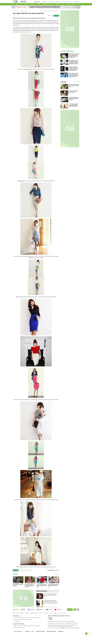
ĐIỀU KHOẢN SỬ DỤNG (51, 631)
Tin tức (21, 4)
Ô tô (78, 4)
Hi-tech (62, 4)
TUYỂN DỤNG (60, 631)
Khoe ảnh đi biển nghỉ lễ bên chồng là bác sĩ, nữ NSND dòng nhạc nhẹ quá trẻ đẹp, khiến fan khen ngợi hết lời (50, 602)
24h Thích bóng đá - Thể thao (47, 4)
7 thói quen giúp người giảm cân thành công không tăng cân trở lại (73, 105)
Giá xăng (44, 1)
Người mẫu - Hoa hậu (46, 6)
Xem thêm (56, 574)
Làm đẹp (38, 6)
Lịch (58, 1)
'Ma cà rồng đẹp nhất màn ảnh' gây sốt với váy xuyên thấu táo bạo (50, 595)
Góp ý (32, 631)
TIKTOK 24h (50, 609)
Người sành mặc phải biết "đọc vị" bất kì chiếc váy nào (54, 585)
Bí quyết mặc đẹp (23, 10)
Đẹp (18, 10)
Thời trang (32, 6)
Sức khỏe (57, 4)
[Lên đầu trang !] (89, 633)
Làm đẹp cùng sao (55, 6)
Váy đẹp (17, 16)
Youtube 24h (59, 609)
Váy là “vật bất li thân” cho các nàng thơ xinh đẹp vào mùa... (42, 585)
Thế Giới (67, 4)
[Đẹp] (22, 6)
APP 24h (16, 609)
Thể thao (73, 4)
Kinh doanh (32, 4)
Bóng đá (26, 4)
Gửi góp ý (23, 570)
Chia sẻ (57, 15)
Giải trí (38, 4)
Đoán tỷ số (52, 1)
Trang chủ (14, 10)
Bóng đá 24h (41, 609)
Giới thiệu (27, 631)
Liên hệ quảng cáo (18, 631)
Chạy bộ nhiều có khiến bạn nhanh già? (73, 91)
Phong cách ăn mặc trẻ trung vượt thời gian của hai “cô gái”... (29, 585)
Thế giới (27, 613)
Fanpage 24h (32, 609)
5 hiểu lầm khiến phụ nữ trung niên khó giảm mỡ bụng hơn (74, 98)
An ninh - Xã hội (34, 613)
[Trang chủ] (15, 7)
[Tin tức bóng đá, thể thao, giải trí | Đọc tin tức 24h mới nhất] (15, 1)
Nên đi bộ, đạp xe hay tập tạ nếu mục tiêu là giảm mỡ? (74, 85)
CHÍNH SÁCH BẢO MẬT (40, 631)
